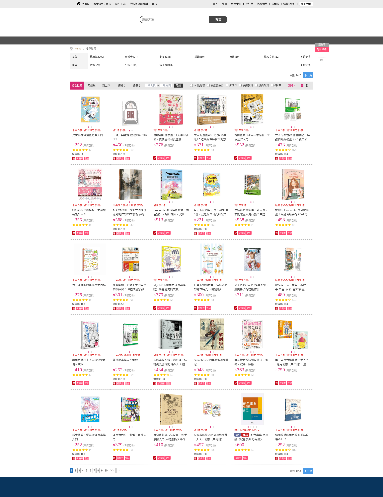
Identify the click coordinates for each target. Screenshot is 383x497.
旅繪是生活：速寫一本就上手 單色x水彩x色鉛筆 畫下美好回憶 (292, 289)
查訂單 (249, 3)
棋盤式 (303, 86)
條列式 (308, 86)
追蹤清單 (262, 3)
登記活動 (306, 3)
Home (78, 48)
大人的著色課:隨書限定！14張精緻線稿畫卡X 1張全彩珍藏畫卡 (292, 139)
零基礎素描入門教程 (125, 360)
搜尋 (218, 19)
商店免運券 (217, 85)
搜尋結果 (90, 48)
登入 (215, 3)
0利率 (277, 85)
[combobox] (174, 19)
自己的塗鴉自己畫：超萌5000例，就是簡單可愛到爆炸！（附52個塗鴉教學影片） (211, 214)
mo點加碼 (199, 85)
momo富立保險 (102, 3)
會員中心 (236, 3)
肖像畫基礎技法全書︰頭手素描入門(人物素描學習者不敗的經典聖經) (170, 439)
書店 (154, 3)
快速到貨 (248, 85)
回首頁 (86, 3)
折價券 (275, 3)
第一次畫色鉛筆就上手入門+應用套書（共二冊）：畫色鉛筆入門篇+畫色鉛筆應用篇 (292, 364)
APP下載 (120, 3)
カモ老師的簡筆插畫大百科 (89, 285)
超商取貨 (264, 85)
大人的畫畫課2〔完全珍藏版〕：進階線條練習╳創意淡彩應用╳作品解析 (211, 139)
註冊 (224, 3)
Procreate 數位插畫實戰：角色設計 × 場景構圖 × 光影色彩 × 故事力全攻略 (171, 214)
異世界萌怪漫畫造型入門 (87, 135)
